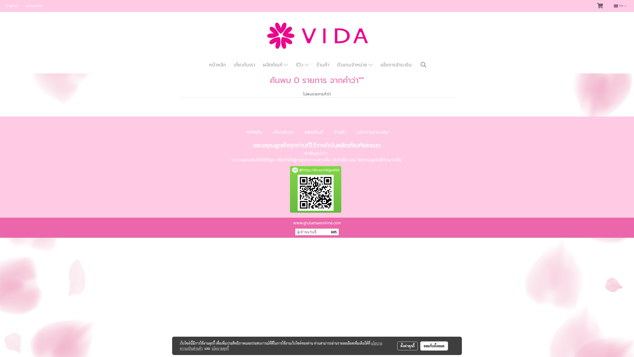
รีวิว (300, 65)
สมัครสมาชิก (34, 6)
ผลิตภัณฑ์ (273, 65)
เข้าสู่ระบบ (12, 6)
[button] (423, 65)
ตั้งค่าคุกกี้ (407, 346)
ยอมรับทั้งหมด (434, 346)
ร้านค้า (323, 65)
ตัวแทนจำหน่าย (352, 65)
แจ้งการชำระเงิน (396, 65)
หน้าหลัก (217, 65)
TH (621, 6)
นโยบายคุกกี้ (220, 348)
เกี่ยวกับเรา (244, 65)
